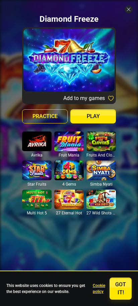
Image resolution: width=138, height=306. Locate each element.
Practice (45, 116)
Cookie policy (99, 288)
